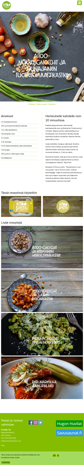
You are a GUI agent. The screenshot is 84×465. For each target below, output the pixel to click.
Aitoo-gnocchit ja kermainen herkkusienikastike (46, 251)
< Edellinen (31, 104)
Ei (58, 455)
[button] (79, 3)
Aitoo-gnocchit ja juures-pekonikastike (44, 294)
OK (54, 455)
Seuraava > (52, 104)
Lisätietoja (6, 462)
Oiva (2, 445)
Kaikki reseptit (42, 104)
